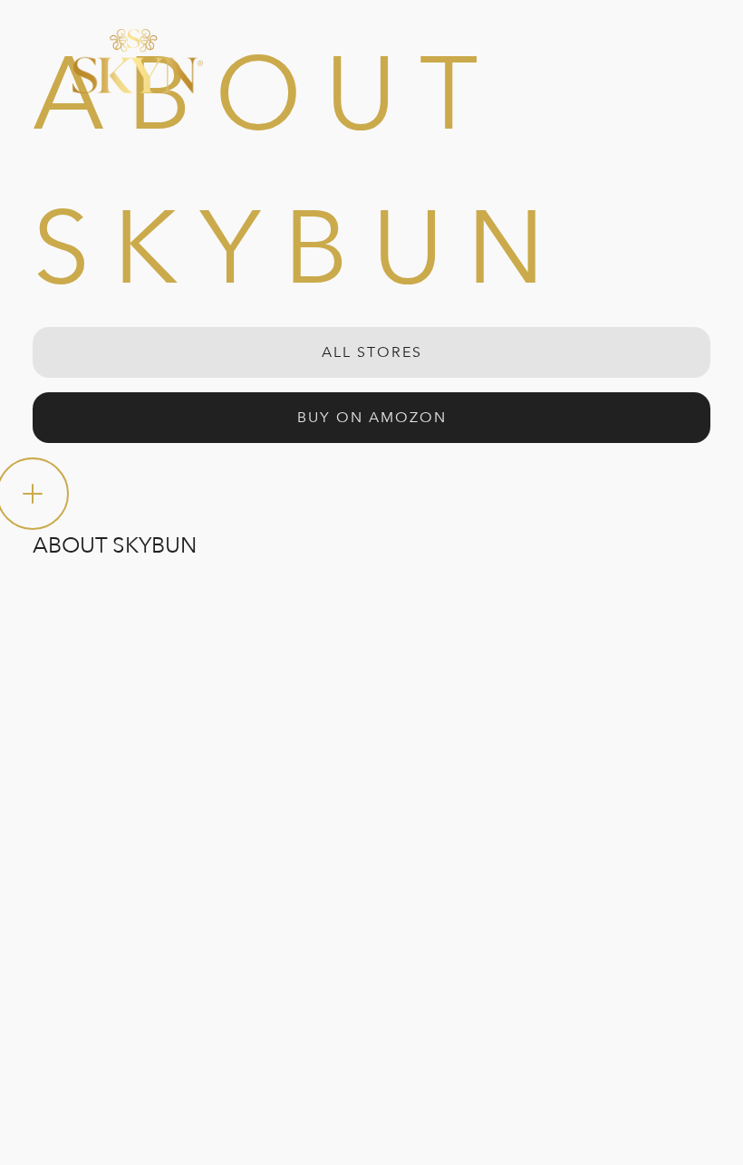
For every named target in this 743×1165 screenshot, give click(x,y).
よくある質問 (270, 782)
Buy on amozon (372, 418)
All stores (372, 352)
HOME (55, 782)
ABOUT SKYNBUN (104, 822)
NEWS (54, 942)
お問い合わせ (270, 822)
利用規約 (61, 1051)
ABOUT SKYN (85, 862)
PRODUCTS (77, 902)
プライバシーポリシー (108, 1011)
